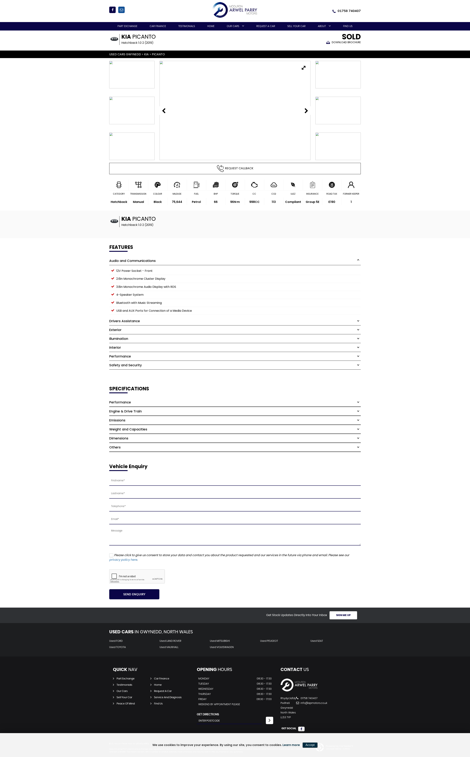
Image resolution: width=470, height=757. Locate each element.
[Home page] (235, 10)
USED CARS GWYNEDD (125, 54)
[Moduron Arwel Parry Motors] (299, 690)
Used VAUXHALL (169, 647)
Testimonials (186, 26)
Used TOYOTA (117, 647)
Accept (310, 745)
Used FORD (116, 641)
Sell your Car (296, 26)
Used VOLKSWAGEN (222, 647)
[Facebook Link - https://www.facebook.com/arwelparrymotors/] (112, 10)
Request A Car (265, 26)
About (322, 26)
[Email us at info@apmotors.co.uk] (121, 10)
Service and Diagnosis (168, 697)
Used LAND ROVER (170, 641)
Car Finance (158, 26)
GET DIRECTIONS (208, 714)
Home (210, 26)
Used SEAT (316, 641)
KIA (146, 54)
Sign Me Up (343, 615)
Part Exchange (127, 26)
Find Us (347, 26)
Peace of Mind (126, 703)
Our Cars (233, 26)
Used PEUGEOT (269, 641)
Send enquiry (134, 594)
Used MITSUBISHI (220, 641)
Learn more (291, 745)
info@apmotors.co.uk (313, 703)
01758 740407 (349, 11)
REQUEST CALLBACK (239, 168)
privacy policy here (123, 560)
